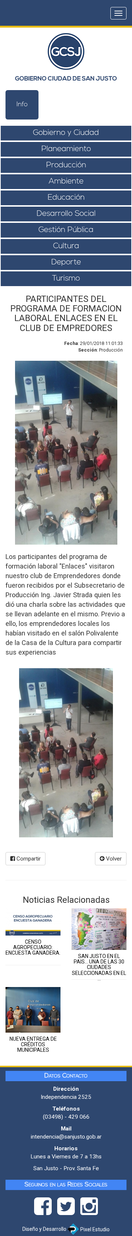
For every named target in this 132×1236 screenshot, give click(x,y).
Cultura (66, 246)
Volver (113, 858)
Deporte (66, 262)
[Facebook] (45, 1208)
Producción (66, 165)
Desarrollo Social (66, 214)
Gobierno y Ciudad (66, 133)
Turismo (66, 278)
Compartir (28, 858)
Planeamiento (66, 149)
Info (22, 104)
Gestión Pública (66, 230)
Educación (66, 198)
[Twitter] (68, 1208)
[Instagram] (89, 1208)
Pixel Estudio (94, 1229)
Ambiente (66, 181)
